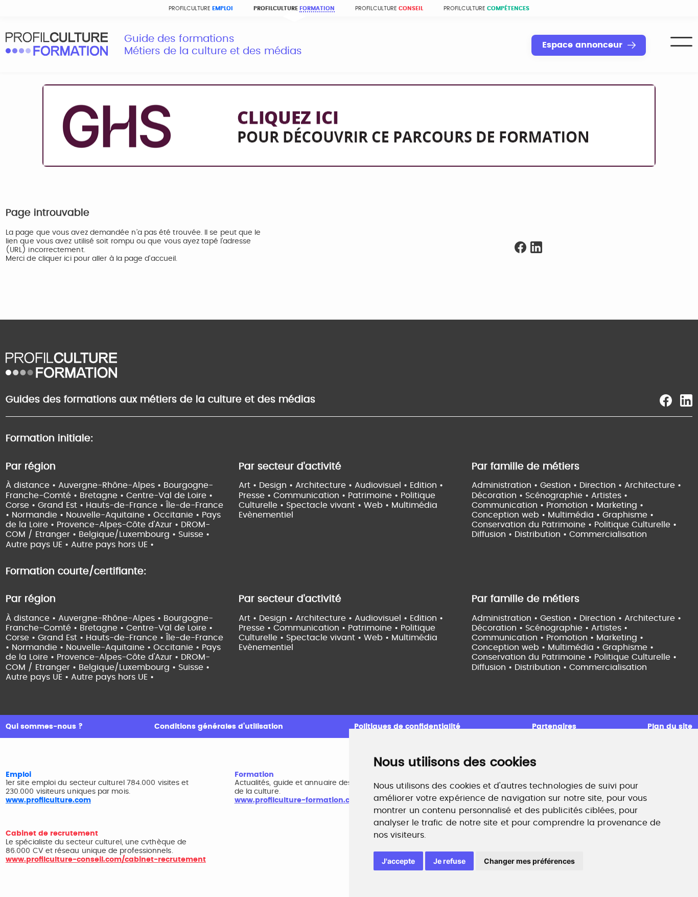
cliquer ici (55, 258)
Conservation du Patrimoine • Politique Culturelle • (574, 525)
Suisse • (194, 534)
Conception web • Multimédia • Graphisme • (563, 515)
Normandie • (39, 515)
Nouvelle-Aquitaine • (109, 515)
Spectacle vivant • (325, 505)
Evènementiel (266, 515)
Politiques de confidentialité (407, 726)
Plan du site (669, 726)
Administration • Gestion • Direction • (548, 485)
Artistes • (609, 495)
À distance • (32, 485)
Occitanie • (177, 515)
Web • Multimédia (400, 505)
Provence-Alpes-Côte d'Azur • (119, 525)
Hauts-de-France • (126, 505)
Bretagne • (103, 495)
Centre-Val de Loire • (169, 495)
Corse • (22, 505)
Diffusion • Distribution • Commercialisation (559, 534)
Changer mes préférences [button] (529, 861)
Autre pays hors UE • (112, 545)
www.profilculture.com (48, 800)
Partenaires (554, 726)
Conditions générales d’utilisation (218, 726)
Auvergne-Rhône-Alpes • (111, 485)
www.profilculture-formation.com (298, 800)
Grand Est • (62, 505)
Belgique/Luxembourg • (128, 534)
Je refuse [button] (449, 861)
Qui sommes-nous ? (44, 726)
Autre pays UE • (38, 545)
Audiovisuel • (382, 485)
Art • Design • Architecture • (297, 485)
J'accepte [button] (398, 861)
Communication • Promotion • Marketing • (557, 505)
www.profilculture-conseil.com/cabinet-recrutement (106, 859)
